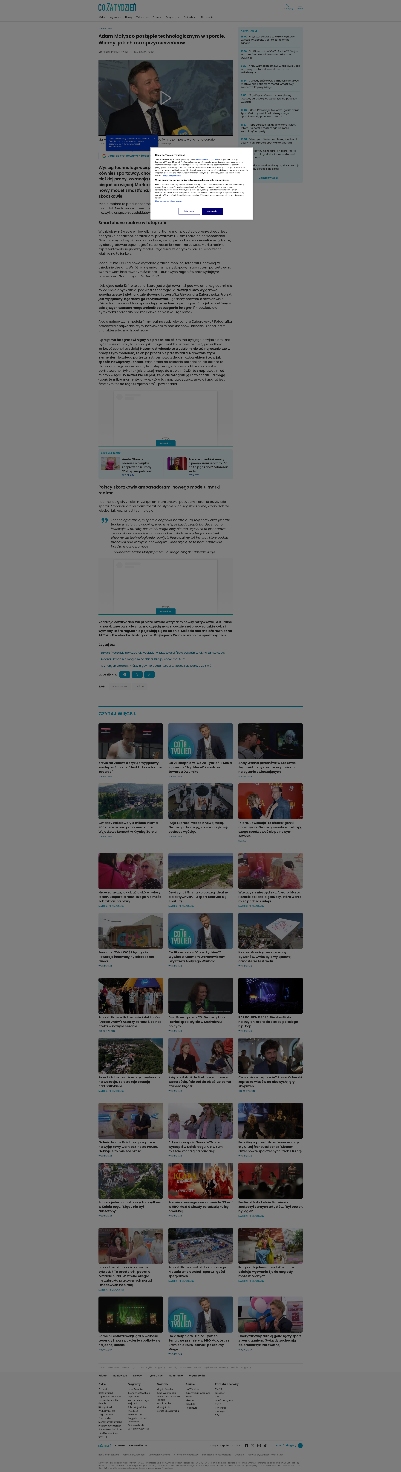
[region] (201, 183)
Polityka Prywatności (172, 175)
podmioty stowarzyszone (207, 159)
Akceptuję (212, 211)
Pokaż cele (189, 211)
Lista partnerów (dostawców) (168, 201)
